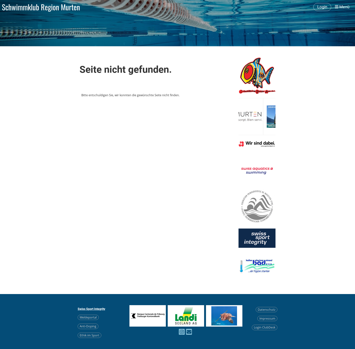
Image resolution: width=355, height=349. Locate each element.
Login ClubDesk (264, 327)
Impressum (267, 318)
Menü (343, 7)
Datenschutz (266, 310)
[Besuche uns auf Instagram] (182, 332)
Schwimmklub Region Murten (41, 7)
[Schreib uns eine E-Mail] (189, 332)
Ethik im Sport (89, 335)
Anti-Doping (88, 326)
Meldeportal (88, 317)
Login (322, 7)
